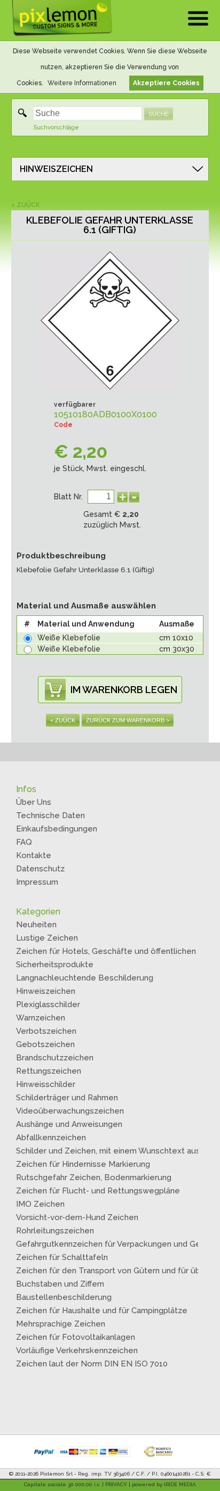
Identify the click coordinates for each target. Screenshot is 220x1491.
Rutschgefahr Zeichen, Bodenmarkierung (93, 1177)
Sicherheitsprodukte (54, 964)
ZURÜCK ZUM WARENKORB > (127, 720)
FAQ (24, 842)
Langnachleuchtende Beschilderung (84, 978)
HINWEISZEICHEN (56, 169)
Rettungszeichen (48, 1071)
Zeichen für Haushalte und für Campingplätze (101, 1310)
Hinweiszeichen (45, 991)
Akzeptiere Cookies (166, 83)
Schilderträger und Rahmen (67, 1097)
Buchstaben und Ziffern (60, 1284)
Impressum (37, 882)
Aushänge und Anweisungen (69, 1124)
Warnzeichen (40, 1018)
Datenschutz (40, 869)
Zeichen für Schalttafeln (62, 1257)
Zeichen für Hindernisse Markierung (83, 1164)
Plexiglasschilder (48, 1004)
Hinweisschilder (45, 1084)
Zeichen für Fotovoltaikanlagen (75, 1337)
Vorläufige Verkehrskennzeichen (77, 1350)
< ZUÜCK (25, 205)
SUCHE (158, 114)
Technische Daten (50, 815)
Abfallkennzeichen (51, 1137)
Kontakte (33, 855)
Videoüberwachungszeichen (70, 1111)
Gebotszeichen (45, 1044)
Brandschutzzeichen (54, 1057)
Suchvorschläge (56, 127)
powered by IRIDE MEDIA (164, 1484)
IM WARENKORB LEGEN (123, 689)
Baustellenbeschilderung (64, 1297)
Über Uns (33, 802)
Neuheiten (36, 924)
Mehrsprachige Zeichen (60, 1324)
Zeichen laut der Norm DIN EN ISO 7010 (92, 1364)
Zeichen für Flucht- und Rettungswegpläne (98, 1191)
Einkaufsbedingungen (56, 829)
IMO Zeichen (40, 1204)
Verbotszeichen (46, 1031)
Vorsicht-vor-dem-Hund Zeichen (77, 1217)
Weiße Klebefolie (68, 637)
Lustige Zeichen (47, 938)
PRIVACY (116, 1484)
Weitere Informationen (82, 83)
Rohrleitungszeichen (55, 1230)
